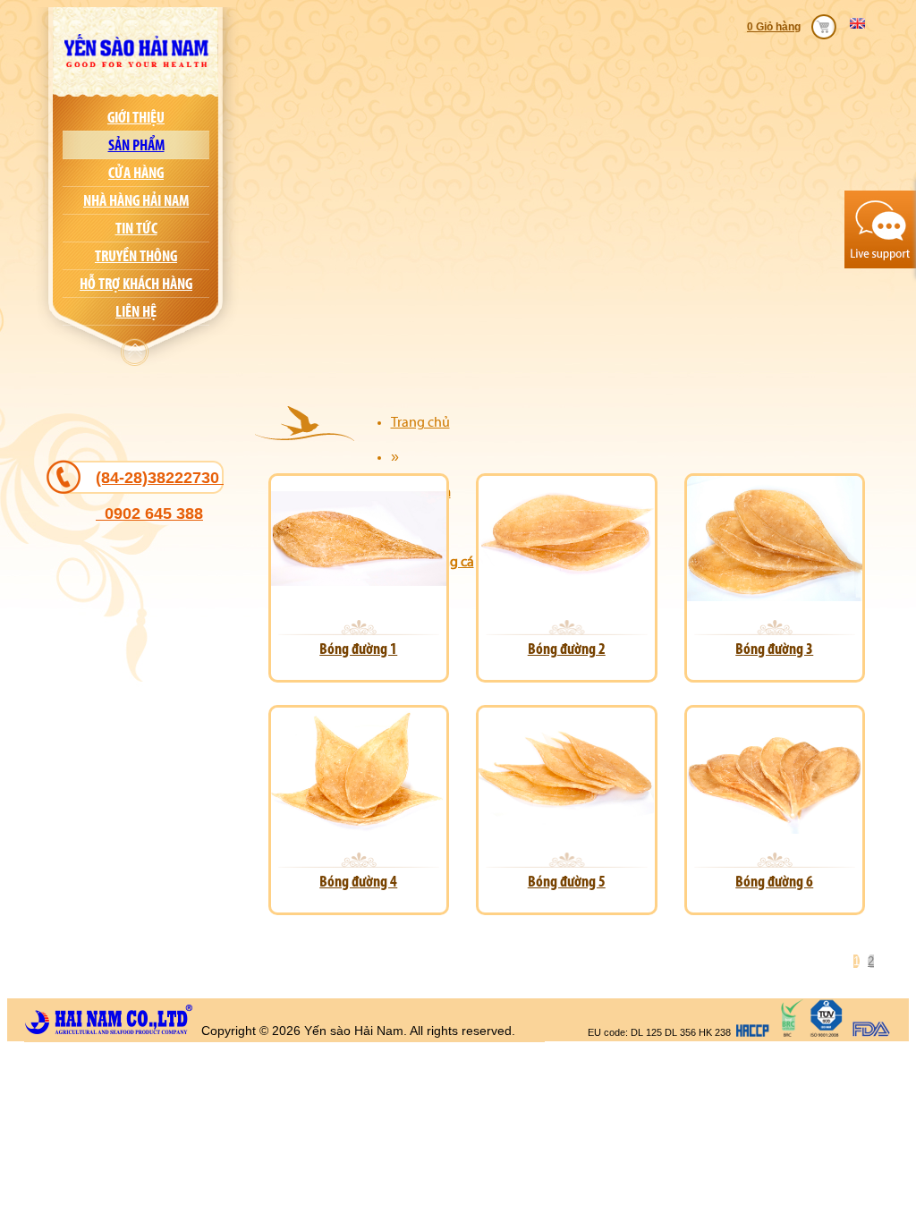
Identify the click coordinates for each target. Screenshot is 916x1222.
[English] (862, 23)
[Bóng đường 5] (566, 831)
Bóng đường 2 (567, 648)
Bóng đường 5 (567, 881)
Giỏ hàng (778, 27)
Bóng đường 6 (774, 881)
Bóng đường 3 (774, 648)
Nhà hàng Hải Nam (136, 200)
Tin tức (136, 228)
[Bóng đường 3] (774, 599)
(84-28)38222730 (160, 495)
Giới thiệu (136, 117)
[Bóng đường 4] (358, 831)
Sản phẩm (136, 145)
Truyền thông (136, 256)
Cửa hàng (136, 172)
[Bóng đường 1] (358, 599)
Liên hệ (136, 311)
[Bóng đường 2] (566, 599)
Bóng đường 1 (358, 648)
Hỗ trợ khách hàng (136, 283)
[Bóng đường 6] (774, 831)
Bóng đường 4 (358, 881)
